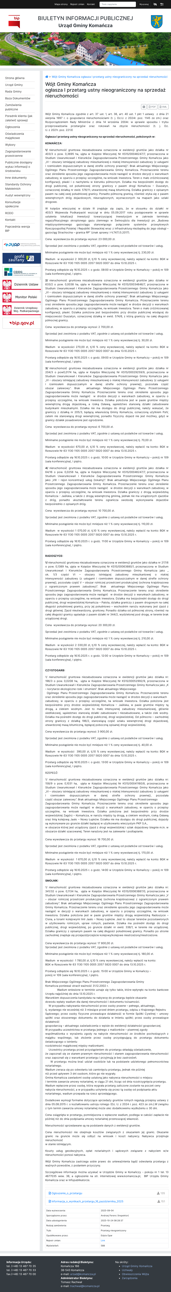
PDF (153, 106)
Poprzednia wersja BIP (17, 229)
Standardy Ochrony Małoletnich (18, 186)
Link (103, 1240)
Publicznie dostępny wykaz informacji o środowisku (18, 167)
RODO (9, 213)
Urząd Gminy (14, 85)
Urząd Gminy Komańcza (137, 1266)
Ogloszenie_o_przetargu (66, 1193)
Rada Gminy (13, 91)
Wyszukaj (144, 4)
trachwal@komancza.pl (85, 1286)
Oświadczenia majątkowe (14, 136)
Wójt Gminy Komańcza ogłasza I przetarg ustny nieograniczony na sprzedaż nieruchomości (109, 76)
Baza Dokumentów (17, 98)
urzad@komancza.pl (83, 1274)
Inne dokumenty (16, 177)
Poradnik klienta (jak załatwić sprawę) (18, 118)
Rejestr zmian (77, 4)
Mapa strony (61, 4)
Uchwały (127, 1270)
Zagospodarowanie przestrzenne (18, 153)
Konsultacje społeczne (13, 204)
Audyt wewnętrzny (17, 195)
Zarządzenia (129, 1278)
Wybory (10, 144)
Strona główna (15, 78)
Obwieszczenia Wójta (135, 1274)
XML (164, 106)
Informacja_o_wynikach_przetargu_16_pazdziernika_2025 (87, 1201)
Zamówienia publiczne (13, 107)
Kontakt (91, 4)
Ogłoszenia (12, 127)
